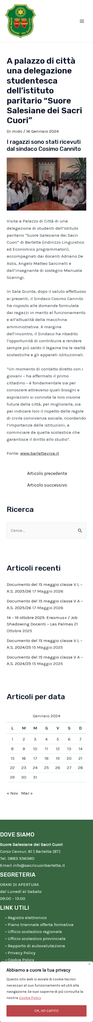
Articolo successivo (47, 485)
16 (24, 758)
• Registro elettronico (26, 917)
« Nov (12, 793)
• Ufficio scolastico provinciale (35, 938)
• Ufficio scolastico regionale (33, 931)
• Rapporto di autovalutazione (35, 945)
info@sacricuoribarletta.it (39, 865)
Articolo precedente (47, 473)
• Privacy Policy (20, 952)
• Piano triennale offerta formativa (39, 924)
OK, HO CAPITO (46, 1011)
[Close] (89, 964)
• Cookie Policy (19, 959)
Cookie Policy (30, 998)
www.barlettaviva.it (39, 453)
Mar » (27, 793)
